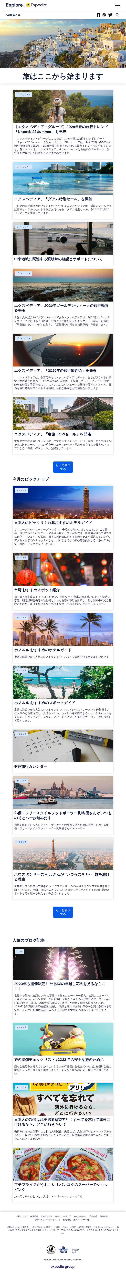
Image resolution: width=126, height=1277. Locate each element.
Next (121, 924)
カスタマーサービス (82, 1219)
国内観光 (104, 1216)
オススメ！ (22, 490)
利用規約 (67, 1219)
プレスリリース (24, 94)
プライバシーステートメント (48, 1219)
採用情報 (34, 1216)
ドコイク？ (22, 1087)
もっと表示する (63, 467)
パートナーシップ (63, 1216)
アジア (20, 951)
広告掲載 (93, 1216)
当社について (22, 1216)
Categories (13, 14)
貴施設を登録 (46, 1216)
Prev (4, 924)
